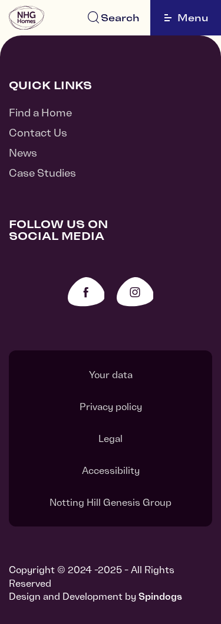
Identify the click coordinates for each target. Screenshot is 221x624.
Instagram (135, 291)
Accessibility (111, 470)
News (23, 153)
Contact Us (38, 132)
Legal (110, 438)
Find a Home (40, 112)
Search (120, 17)
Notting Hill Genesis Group (110, 502)
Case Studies (42, 173)
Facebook (86, 291)
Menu (193, 17)
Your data (111, 374)
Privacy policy (111, 406)
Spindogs (160, 596)
